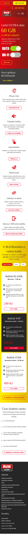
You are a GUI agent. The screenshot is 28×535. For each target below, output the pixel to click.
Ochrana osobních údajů (7, 491)
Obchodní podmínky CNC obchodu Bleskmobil (12, 502)
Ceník (2, 482)
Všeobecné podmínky (6, 478)
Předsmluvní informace (7, 480)
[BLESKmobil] (7, 13)
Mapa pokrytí (4, 489)
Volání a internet (7, 264)
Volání (23, 264)
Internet (16, 264)
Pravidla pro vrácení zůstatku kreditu (10, 485)
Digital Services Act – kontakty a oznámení (11, 500)
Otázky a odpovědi (6, 520)
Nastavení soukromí (6, 508)
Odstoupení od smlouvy (7, 487)
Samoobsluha (4, 518)
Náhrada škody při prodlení (8, 498)
